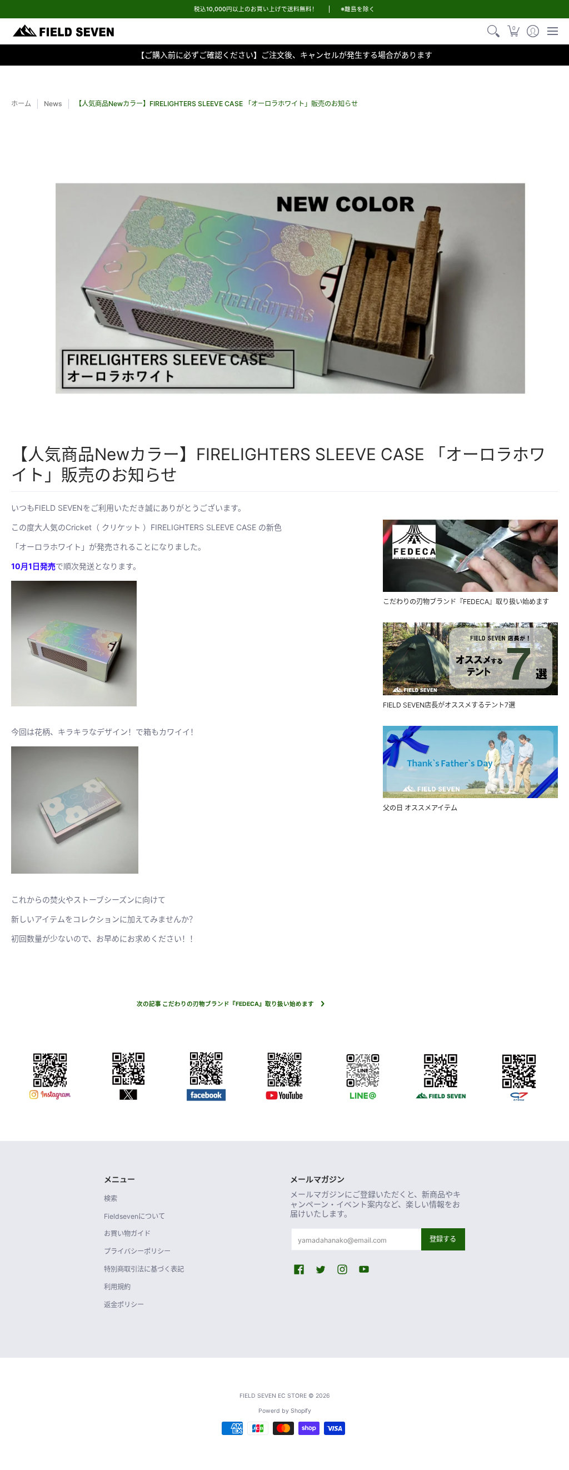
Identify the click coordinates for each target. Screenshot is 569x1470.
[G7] (518, 1074)
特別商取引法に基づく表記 (144, 1269)
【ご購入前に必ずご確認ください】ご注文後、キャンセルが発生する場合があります (284, 54)
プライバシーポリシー (137, 1251)
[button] (513, 31)
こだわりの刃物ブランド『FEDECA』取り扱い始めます (466, 601)
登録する (443, 1239)
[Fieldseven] (441, 1074)
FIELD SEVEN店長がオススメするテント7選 (449, 705)
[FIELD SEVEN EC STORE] (64, 31)
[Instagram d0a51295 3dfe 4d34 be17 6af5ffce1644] (50, 1074)
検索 (110, 1198)
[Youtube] (284, 1074)
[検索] (493, 31)
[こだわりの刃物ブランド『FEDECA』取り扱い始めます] (470, 556)
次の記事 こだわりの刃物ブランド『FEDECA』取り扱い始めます (225, 1004)
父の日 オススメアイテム (420, 808)
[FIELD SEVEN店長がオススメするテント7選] (470, 658)
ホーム (21, 103)
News (53, 103)
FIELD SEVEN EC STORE (273, 1395)
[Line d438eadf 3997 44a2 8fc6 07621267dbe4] (362, 1074)
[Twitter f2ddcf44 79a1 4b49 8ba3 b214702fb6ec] (128, 1074)
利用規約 (117, 1287)
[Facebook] (206, 1074)
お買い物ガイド (127, 1233)
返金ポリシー (124, 1304)
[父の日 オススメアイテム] (470, 762)
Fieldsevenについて (134, 1216)
